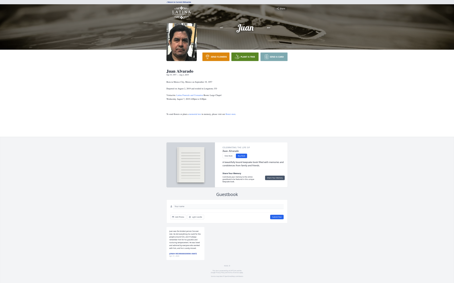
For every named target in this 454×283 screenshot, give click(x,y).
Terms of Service (233, 273)
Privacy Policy (220, 273)
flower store (231, 114)
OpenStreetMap (229, 276)
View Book (228, 156)
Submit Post (277, 217)
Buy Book (241, 156)
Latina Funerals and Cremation (190, 95)
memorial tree (195, 114)
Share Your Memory (275, 178)
